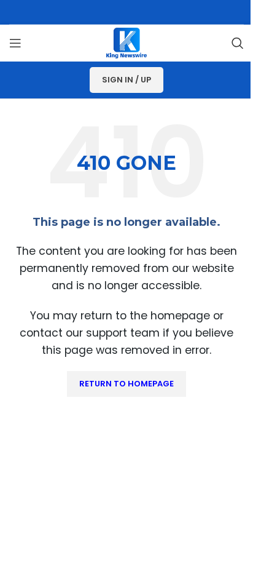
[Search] (237, 43)
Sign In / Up (126, 80)
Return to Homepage (126, 383)
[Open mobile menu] (15, 43)
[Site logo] (126, 42)
